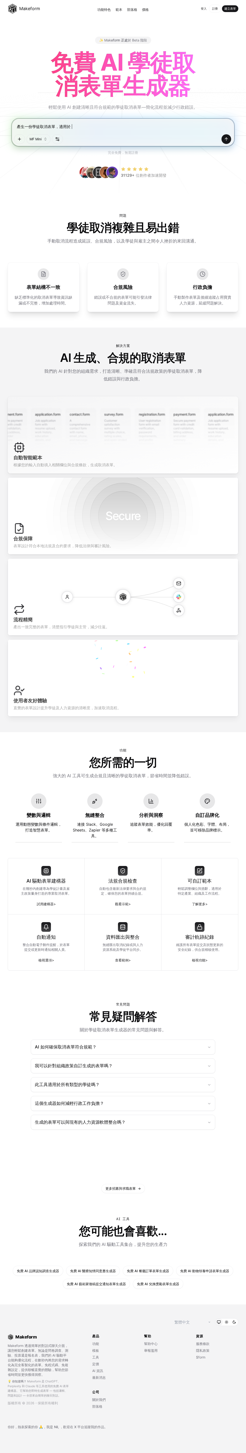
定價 (95, 1364)
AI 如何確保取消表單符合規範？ (66, 1046)
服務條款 (202, 1344)
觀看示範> (123, 904)
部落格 (132, 9)
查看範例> (123, 960)
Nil (56, 1427)
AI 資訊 (97, 1371)
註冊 (215, 8)
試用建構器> (46, 904)
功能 (95, 1344)
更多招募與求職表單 (123, 1188)
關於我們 (99, 1400)
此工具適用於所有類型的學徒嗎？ (67, 1084)
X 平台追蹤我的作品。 (91, 1427)
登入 (204, 8)
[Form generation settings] (57, 139)
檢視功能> (200, 960)
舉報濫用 (151, 1350)
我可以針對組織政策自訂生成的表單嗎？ (74, 1065)
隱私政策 (202, 1350)
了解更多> (200, 904)
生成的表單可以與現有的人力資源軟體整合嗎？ (80, 1122)
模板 (95, 1350)
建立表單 (230, 8)
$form (200, 1357)
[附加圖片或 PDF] (19, 139)
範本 (119, 9)
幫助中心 (151, 1344)
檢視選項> (46, 960)
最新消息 (99, 1377)
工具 (95, 1357)
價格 (145, 9)
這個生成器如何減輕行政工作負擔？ (69, 1103)
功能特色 (104, 9)
